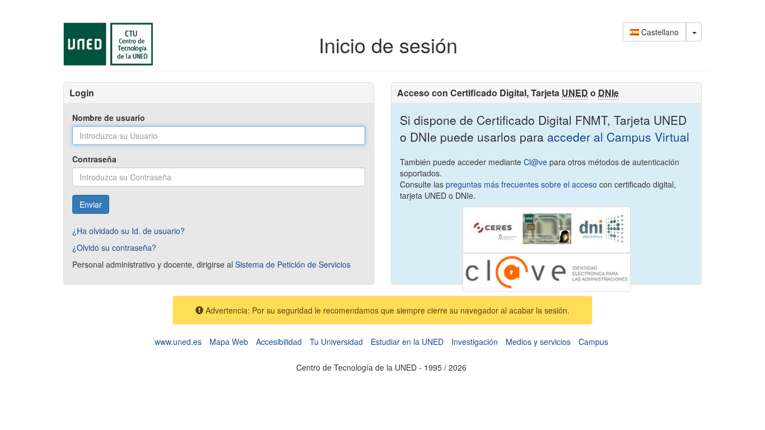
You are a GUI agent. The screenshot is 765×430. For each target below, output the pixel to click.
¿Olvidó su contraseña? (114, 247)
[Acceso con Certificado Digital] (547, 228)
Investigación (474, 341)
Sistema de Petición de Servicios (293, 264)
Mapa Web (228, 341)
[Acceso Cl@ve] (547, 271)
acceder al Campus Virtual (616, 136)
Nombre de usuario (108, 117)
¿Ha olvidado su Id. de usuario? (128, 230)
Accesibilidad (279, 341)
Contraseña (94, 159)
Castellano (659, 32)
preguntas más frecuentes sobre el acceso (521, 184)
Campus (593, 341)
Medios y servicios (538, 341)
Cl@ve (535, 161)
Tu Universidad (336, 341)
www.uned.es (178, 341)
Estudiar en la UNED (407, 341)
